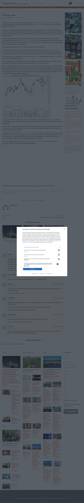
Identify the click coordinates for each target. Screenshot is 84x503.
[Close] (64, 229)
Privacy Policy (49, 273)
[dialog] (42, 251)
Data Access (42, 273)
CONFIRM (32, 269)
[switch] (58, 250)
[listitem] (42, 247)
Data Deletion (34, 273)
